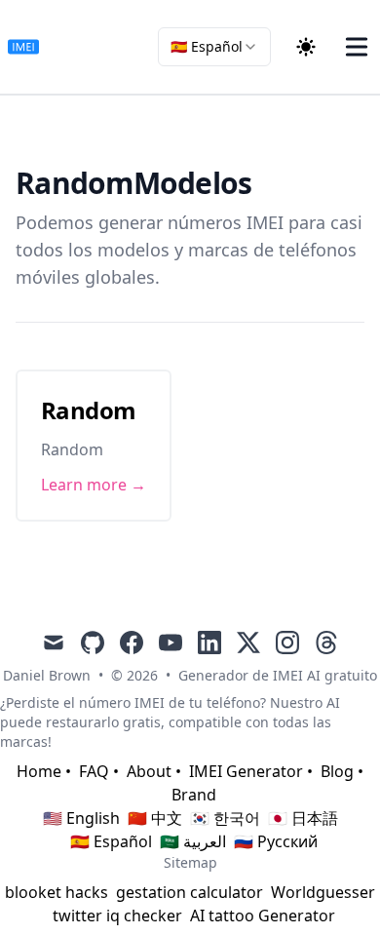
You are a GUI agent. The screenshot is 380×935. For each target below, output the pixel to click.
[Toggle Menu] (356, 46)
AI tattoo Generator (262, 915)
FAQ (94, 771)
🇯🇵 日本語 (303, 818)
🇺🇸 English (81, 818)
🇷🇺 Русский (276, 841)
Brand (193, 794)
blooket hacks (56, 892)
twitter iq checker (117, 915)
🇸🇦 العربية (193, 841)
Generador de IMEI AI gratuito (277, 675)
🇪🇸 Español (111, 841)
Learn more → (93, 484)
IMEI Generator (246, 771)
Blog (337, 771)
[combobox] (214, 46)
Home (39, 771)
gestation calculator (189, 892)
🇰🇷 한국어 (225, 818)
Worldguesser (323, 892)
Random (88, 410)
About (149, 771)
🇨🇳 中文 (155, 818)
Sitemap (190, 862)
